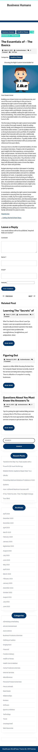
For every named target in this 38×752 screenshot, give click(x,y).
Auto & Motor (7, 631)
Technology (7, 714)
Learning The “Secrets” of (18, 310)
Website (3, 282)
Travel (5, 719)
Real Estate (6, 691)
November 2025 (8, 523)
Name (3, 257)
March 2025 (7, 532)
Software (6, 705)
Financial (6, 649)
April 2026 (6, 514)
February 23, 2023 (11, 359)
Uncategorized (8, 723)
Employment (7, 645)
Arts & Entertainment (10, 626)
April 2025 (6, 527)
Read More (10, 344)
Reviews (5, 700)
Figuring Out (5, 214)
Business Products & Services (12, 635)
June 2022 (6, 606)
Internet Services (8, 672)
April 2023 (6, 569)
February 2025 (8, 537)
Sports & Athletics (9, 709)
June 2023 (6, 560)
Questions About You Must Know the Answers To (19, 399)
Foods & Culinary (8, 654)
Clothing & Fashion (9, 640)
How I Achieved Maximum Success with (16, 489)
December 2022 (8, 588)
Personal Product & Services (12, 682)
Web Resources (8, 728)
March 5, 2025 (8, 50)
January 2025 (7, 541)
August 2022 (7, 597)
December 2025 (8, 518)
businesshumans (21, 50)
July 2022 (6, 602)
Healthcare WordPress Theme (13, 749)
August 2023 (7, 551)
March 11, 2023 (10, 314)
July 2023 (6, 555)
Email (3, 270)
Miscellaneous (7, 677)
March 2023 (7, 574)
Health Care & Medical (10, 663)
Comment (4, 238)
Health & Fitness (22, 32)
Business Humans (19, 5)
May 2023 (6, 565)
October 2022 (7, 592)
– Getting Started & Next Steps (11, 218)
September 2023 (8, 546)
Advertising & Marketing (11, 621)
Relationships (7, 696)
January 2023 (7, 583)
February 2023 (8, 578)
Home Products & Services (11, 668)
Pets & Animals (8, 686)
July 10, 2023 (10, 404)
